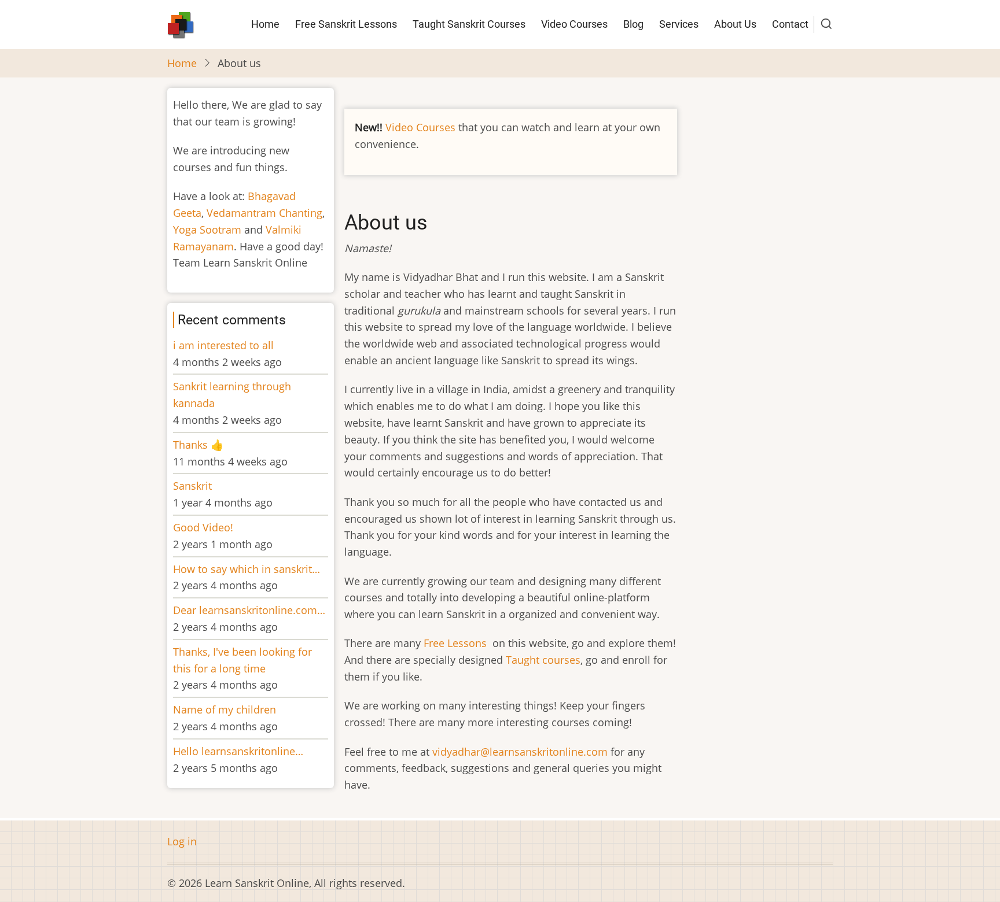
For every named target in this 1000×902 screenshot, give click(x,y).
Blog (633, 24)
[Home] (180, 23)
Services (678, 24)
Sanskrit (192, 486)
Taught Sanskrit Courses (469, 24)
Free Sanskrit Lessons (346, 24)
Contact (790, 24)
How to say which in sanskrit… (246, 569)
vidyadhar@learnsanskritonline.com (520, 752)
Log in (182, 841)
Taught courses (543, 660)
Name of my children (224, 709)
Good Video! (203, 527)
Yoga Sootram (207, 229)
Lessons (468, 643)
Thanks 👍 (199, 445)
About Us (735, 24)
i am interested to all (223, 345)
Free (435, 643)
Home (265, 24)
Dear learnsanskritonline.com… (249, 610)
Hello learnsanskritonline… (238, 751)
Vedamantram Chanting (264, 213)
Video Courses (574, 24)
